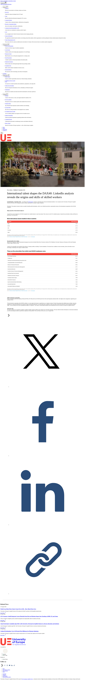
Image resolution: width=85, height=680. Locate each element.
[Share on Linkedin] (43, 524)
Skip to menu (8, 0)
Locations (4, 73)
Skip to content (3, 0)
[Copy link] (43, 593)
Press (4, 127)
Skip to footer (13, 0)
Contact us (5, 130)
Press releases (9, 190)
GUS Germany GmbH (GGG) (27, 678)
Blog (4, 668)
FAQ (4, 671)
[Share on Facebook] (43, 455)
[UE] (6, 141)
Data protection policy (7, 677)
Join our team (5, 670)
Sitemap (4, 674)
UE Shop (4, 673)
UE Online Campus (6, 669)
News (4, 128)
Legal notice (5, 675)
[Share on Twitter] (43, 386)
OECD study (30, 201)
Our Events (5, 129)
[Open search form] (1, 133)
